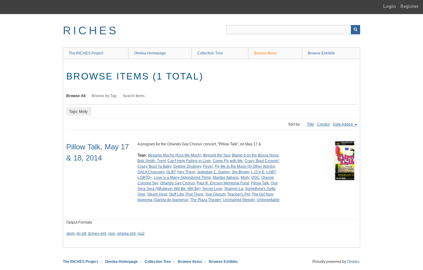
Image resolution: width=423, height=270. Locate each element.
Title (310, 124)
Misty (245, 177)
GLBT (171, 172)
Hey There (186, 172)
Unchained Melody (239, 200)
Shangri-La (233, 188)
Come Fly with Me (228, 161)
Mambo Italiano (226, 177)
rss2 (141, 233)
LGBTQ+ (144, 177)
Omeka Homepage (150, 53)
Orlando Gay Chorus (177, 183)
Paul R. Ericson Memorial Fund (223, 183)
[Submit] (355, 29)
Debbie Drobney (187, 166)
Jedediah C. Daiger (213, 172)
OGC (255, 177)
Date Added (343, 124)
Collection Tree (210, 53)
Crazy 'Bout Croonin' (262, 161)
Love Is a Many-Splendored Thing (182, 177)
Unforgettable (268, 200)
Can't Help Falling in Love (189, 161)
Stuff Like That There (186, 194)
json (111, 233)
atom (70, 233)
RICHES (90, 30)
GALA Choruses (150, 172)
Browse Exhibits (321, 53)
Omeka (353, 261)
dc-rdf (81, 233)
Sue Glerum (215, 194)
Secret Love (212, 188)
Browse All (75, 96)
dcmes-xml (97, 233)
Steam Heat (157, 194)
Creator (323, 124)
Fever (208, 166)
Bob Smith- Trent (151, 161)
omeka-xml (126, 233)
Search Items (134, 96)
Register (409, 6)
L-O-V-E (257, 172)
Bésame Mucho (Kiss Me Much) (174, 155)
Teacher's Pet (238, 194)
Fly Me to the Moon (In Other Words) (245, 166)
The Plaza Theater (205, 200)
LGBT (271, 172)
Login (389, 6)
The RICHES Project (86, 53)
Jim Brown (240, 172)
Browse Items (265, 53)
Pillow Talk (260, 183)
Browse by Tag (104, 96)
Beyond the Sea (216, 155)
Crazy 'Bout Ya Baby (154, 166)
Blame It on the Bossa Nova (255, 155)
